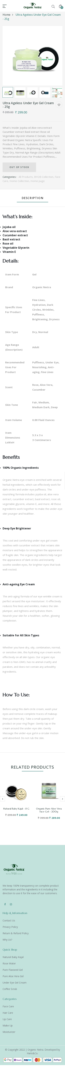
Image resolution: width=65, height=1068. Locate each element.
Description (33, 198)
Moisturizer (9, 1032)
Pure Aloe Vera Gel (13, 976)
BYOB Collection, (44, 176)
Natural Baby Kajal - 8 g (16, 808)
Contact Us (9, 920)
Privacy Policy (10, 926)
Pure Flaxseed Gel (13, 969)
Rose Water (9, 963)
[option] (32, 56)
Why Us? (7, 939)
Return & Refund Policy (16, 933)
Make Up (8, 1025)
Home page (38, 181)
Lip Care (7, 1019)
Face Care (8, 1006)
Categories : (10, 176)
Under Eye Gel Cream (15, 982)
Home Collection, (20, 181)
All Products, (26, 176)
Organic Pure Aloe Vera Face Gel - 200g (49, 810)
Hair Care (8, 1012)
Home (6, 15)
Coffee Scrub (10, 989)
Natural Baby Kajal (13, 957)
